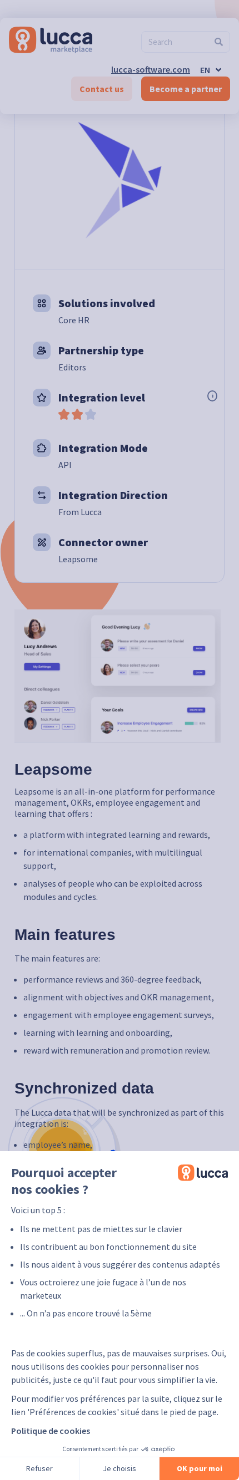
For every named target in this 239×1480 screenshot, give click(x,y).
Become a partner (186, 88)
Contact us (101, 88)
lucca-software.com (150, 69)
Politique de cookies (50, 1430)
